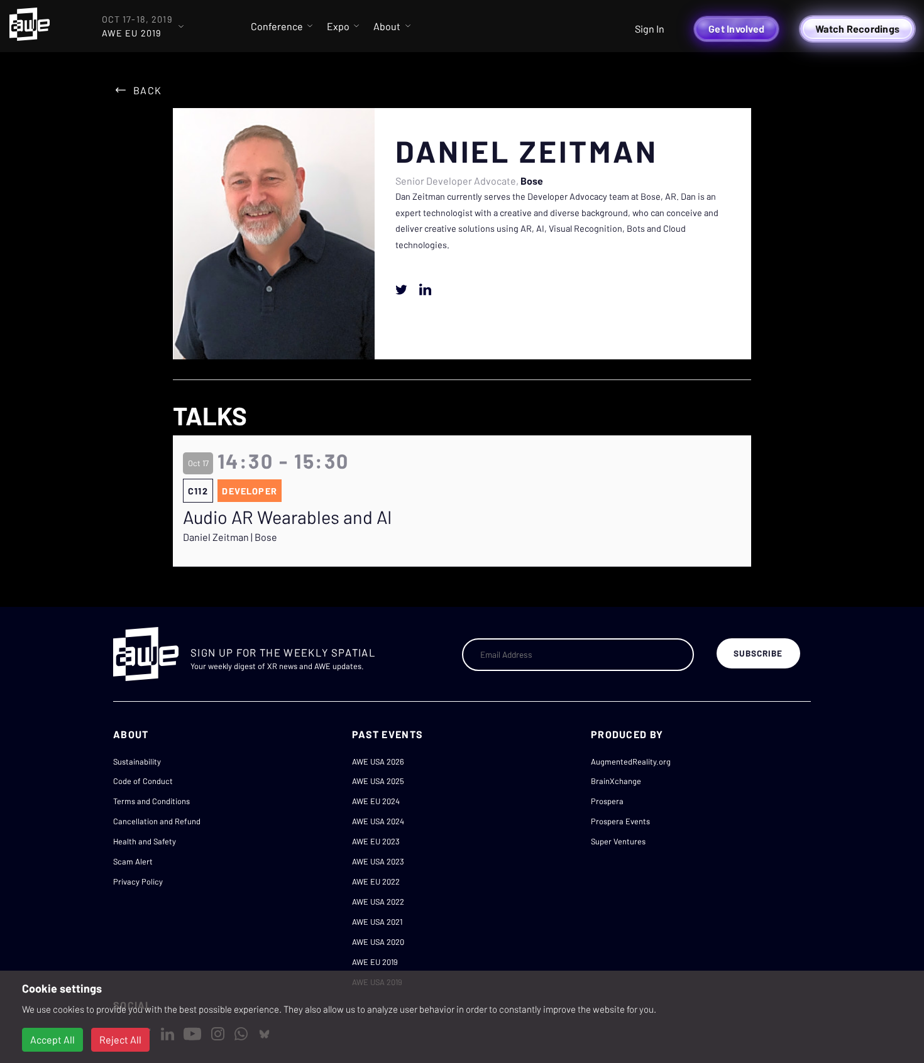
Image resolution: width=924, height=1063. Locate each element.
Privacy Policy (138, 881)
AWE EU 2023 (376, 841)
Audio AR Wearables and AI (287, 517)
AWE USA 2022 (378, 902)
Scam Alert (133, 861)
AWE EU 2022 (376, 881)
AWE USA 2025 (378, 781)
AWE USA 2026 (378, 761)
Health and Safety (144, 841)
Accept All (52, 1039)
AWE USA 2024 (378, 821)
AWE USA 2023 (378, 861)
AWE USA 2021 (377, 922)
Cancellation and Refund (157, 821)
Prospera (607, 801)
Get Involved (736, 29)
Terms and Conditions (151, 801)
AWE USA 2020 (378, 942)
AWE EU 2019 (375, 962)
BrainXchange (616, 781)
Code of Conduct (143, 781)
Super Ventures (618, 841)
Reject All (120, 1039)
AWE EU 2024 (376, 801)
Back (147, 90)
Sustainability (137, 761)
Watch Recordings (857, 29)
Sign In (649, 29)
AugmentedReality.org (631, 761)
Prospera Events (620, 821)
